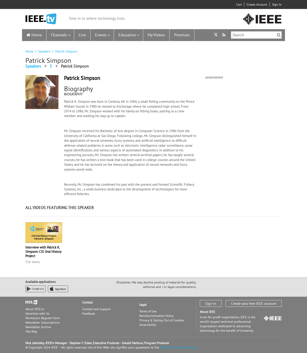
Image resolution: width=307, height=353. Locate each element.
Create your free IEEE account (253, 303)
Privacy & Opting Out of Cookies (161, 320)
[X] (216, 35)
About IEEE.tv (34, 309)
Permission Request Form (42, 318)
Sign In (277, 4)
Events (101, 34)
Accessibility (147, 325)
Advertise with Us (37, 314)
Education (127, 34)
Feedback (88, 314)
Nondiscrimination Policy (156, 316)
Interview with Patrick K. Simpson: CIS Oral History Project (43, 251)
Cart (239, 4)
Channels (59, 34)
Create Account (257, 4)
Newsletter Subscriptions (42, 322)
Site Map (31, 331)
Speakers (44, 51)
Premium (182, 34)
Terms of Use (148, 311)
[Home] (40, 18)
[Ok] (279, 35)
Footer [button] (29, 302)
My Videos (156, 34)
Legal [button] (143, 305)
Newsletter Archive (38, 327)
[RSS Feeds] (224, 34)
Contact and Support (96, 309)
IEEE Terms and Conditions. (179, 347)
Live (82, 34)
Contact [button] (87, 302)
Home (36, 34)
